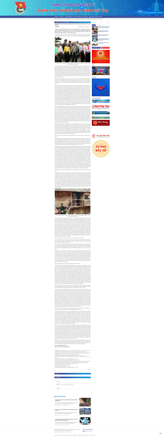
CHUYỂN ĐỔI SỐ (91, 16)
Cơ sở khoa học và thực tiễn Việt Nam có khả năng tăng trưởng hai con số (66, 410)
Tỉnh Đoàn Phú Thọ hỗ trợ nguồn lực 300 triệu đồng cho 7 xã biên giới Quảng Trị (103, 27)
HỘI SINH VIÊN (85, 16)
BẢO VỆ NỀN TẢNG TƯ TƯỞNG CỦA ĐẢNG (63, 18)
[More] (58, 26)
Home (55, 18)
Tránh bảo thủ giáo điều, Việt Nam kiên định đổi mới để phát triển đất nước (66, 400)
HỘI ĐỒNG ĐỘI (79, 16)
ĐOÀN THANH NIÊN (68, 16)
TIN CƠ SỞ (96, 16)
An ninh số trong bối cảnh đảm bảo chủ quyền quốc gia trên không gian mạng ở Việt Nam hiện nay (66, 420)
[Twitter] (56, 26)
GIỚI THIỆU (61, 16)
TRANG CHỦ (57, 16)
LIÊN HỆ (100, 16)
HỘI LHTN (74, 16)
